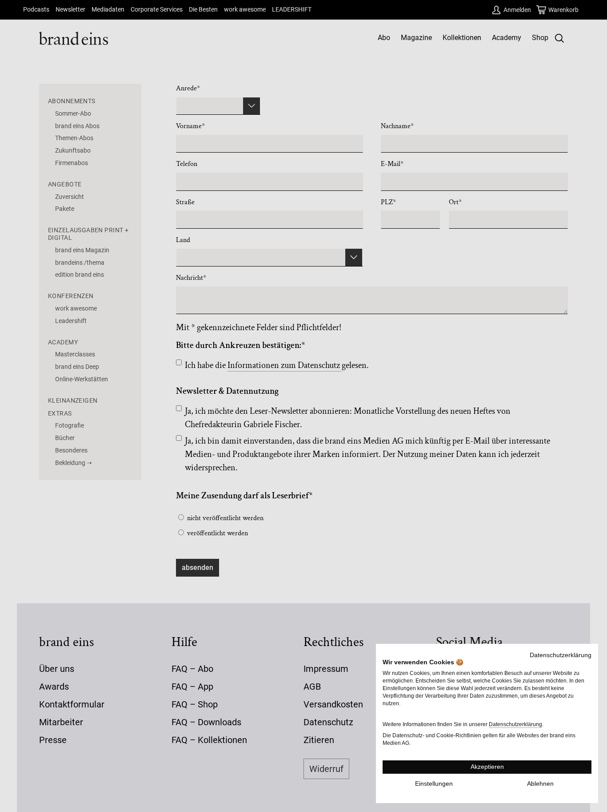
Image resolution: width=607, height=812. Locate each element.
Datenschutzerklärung (560, 655)
